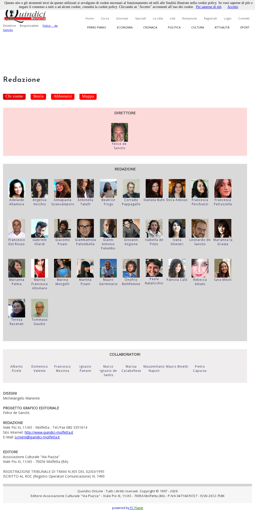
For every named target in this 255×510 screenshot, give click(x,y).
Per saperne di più (208, 7)
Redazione (189, 18)
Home (89, 18)
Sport (245, 27)
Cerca (105, 18)
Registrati (210, 18)
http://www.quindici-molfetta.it (49, 432)
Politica (174, 27)
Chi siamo (14, 96)
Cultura (197, 27)
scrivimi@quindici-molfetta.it (37, 437)
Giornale (122, 18)
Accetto (232, 7)
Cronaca (150, 27)
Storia (38, 96)
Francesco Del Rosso (16, 242)
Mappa (88, 96)
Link (172, 18)
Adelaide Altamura (16, 202)
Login (227, 18)
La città (158, 18)
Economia (124, 27)
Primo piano (96, 27)
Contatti (244, 18)
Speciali (140, 18)
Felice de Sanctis (119, 146)
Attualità (222, 27)
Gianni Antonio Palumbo (108, 244)
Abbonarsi (63, 96)
